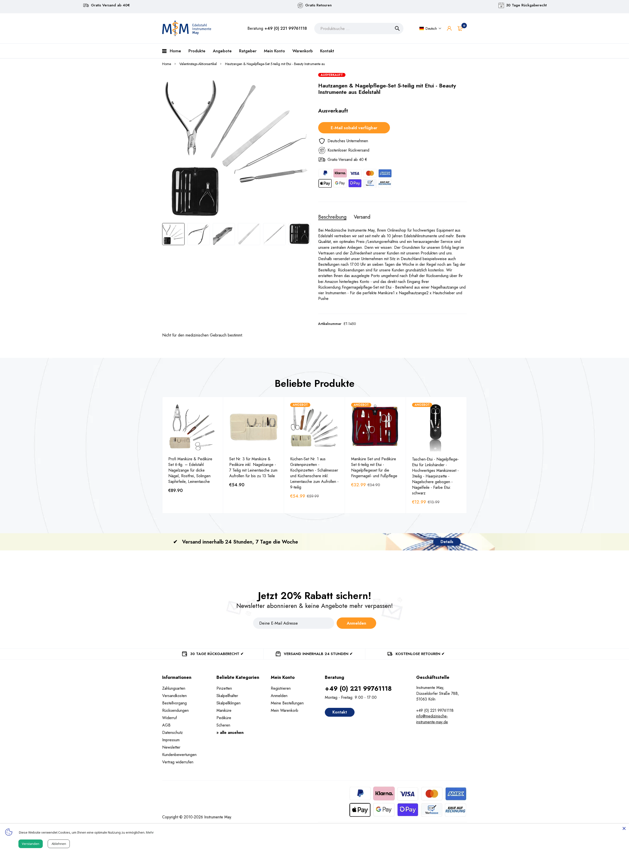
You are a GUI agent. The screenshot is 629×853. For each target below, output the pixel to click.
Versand (362, 217)
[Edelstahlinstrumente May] (186, 28)
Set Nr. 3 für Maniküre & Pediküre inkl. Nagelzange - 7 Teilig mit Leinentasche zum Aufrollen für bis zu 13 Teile (253, 467)
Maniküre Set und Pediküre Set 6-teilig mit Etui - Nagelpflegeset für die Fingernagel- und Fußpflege (374, 467)
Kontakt (339, 712)
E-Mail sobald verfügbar (354, 128)
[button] (430, 28)
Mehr (150, 832)
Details (447, 542)
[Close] (624, 828)
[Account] (449, 28)
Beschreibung (332, 217)
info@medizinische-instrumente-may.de (432, 719)
